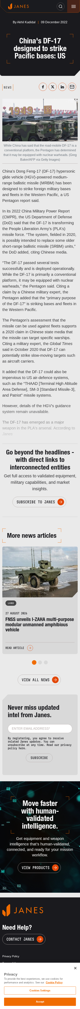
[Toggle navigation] (73, 6)
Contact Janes (20, 939)
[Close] (75, 968)
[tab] (34, 662)
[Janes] (18, 6)
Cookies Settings (40, 990)
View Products (36, 868)
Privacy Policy (10, 956)
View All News (36, 680)
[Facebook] (43, 87)
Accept (40, 1001)
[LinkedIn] (62, 87)
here (22, 748)
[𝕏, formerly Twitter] (53, 87)
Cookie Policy (54, 982)
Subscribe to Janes (36, 502)
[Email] (72, 87)
